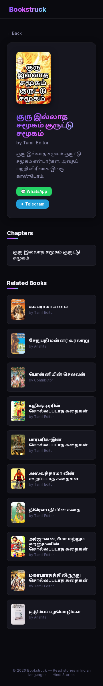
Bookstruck (27, 9)
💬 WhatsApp (34, 191)
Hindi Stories (64, 675)
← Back (14, 33)
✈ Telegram (32, 204)
